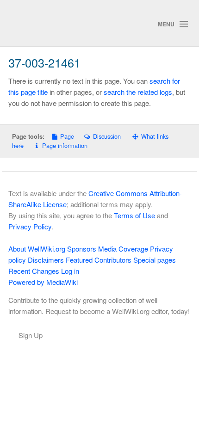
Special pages (154, 260)
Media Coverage (123, 248)
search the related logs (138, 92)
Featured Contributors (98, 260)
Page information (64, 145)
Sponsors (81, 248)
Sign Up (31, 335)
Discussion (106, 136)
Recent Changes (33, 271)
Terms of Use (134, 215)
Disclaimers (46, 260)
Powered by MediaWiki (43, 282)
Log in (70, 271)
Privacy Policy (29, 226)
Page (67, 136)
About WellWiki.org (36, 248)
